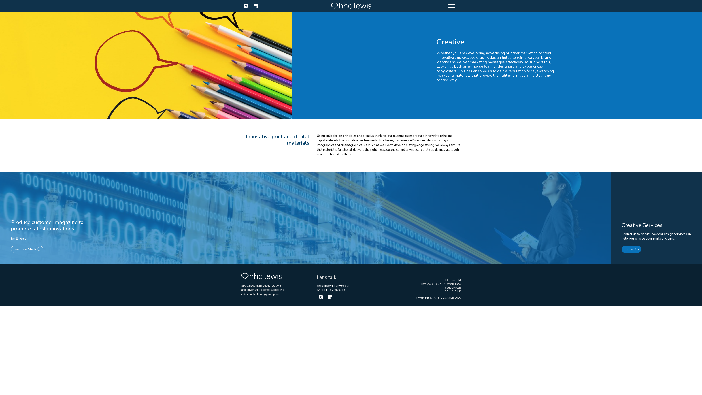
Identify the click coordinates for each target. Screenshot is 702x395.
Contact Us (631, 249)
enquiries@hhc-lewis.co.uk (333, 286)
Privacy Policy (424, 298)
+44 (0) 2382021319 (335, 290)
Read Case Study (25, 249)
